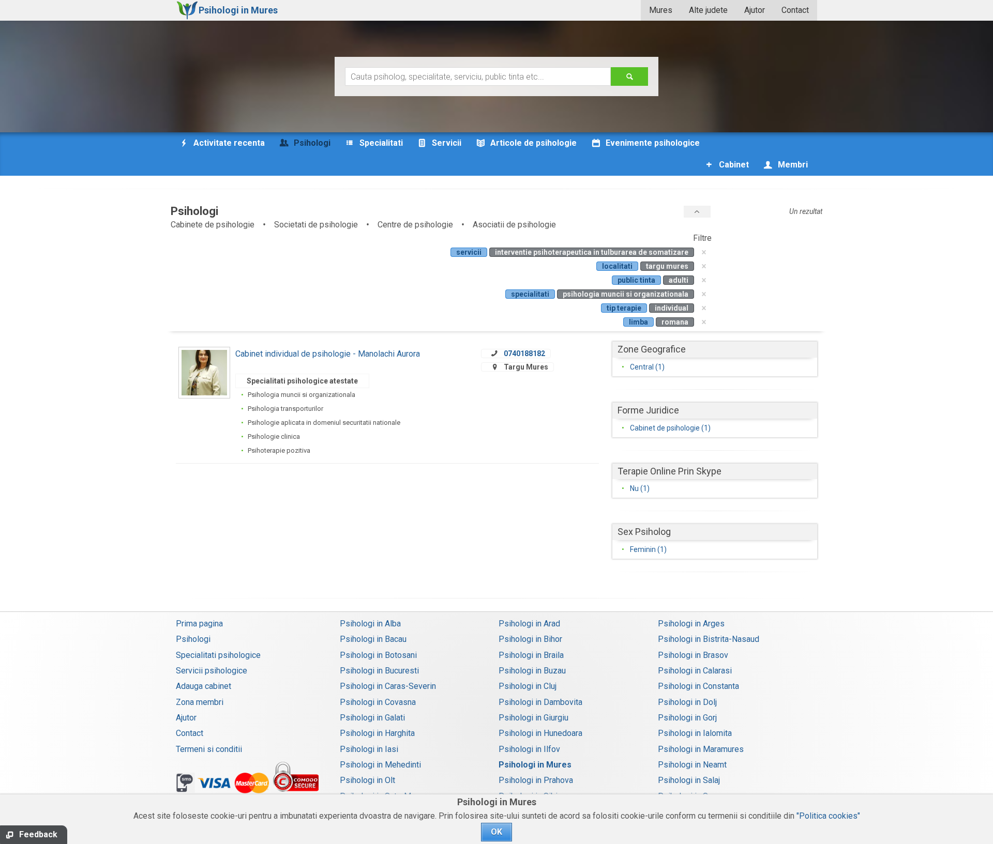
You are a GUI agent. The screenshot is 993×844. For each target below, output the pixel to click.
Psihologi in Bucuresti (379, 671)
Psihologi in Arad (529, 623)
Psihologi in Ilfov (529, 749)
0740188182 (524, 353)
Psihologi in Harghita (377, 733)
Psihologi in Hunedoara (540, 733)
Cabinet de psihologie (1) (670, 428)
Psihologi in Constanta (698, 686)
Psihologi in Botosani (378, 655)
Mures (660, 10)
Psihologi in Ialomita (695, 733)
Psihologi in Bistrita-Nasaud (708, 639)
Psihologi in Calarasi (695, 671)
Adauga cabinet (203, 686)
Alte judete (708, 10)
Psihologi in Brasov (693, 655)
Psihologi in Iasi (369, 749)
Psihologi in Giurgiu (533, 718)
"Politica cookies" (828, 816)
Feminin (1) (648, 549)
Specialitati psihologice (218, 655)
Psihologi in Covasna (378, 702)
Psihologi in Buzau (532, 671)
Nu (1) (640, 488)
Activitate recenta (228, 143)
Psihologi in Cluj (527, 686)
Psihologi (193, 639)
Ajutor (754, 10)
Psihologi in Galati (372, 718)
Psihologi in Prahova (536, 780)
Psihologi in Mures (535, 765)
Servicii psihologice (211, 671)
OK (496, 832)
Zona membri (199, 702)
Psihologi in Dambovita (540, 702)
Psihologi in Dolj (687, 702)
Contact (795, 10)
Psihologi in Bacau (373, 639)
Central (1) (647, 367)
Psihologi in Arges (691, 623)
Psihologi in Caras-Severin (388, 686)
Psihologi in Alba (370, 623)
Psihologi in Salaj (689, 780)
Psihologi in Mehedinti (380, 765)
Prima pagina (199, 623)
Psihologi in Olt (367, 780)
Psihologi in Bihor (530, 639)
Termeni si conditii (209, 749)
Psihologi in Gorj (687, 718)
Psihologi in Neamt (692, 765)
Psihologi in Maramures (701, 749)
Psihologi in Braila (531, 655)
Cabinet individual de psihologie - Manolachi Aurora (327, 354)
